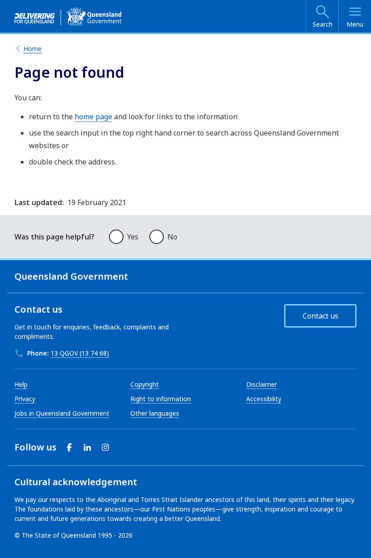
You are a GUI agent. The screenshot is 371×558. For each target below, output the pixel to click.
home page (93, 117)
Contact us (320, 316)
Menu (355, 24)
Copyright (144, 384)
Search (323, 24)
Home (33, 48)
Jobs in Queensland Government (61, 413)
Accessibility (263, 398)
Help (21, 384)
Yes (132, 237)
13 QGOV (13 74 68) (80, 353)
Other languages (154, 413)
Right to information (160, 398)
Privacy (24, 398)
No (172, 237)
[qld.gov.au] (67, 16)
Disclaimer (261, 384)
